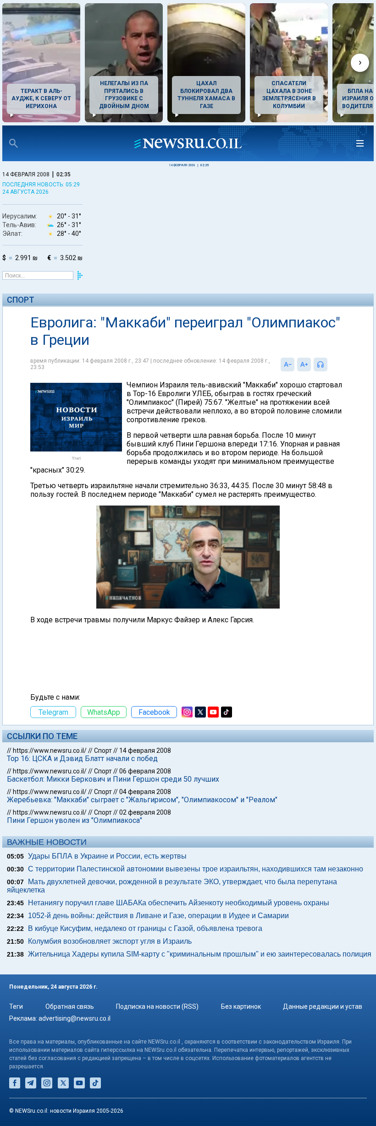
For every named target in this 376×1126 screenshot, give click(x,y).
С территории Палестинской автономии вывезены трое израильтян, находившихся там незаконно (195, 869)
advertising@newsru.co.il (75, 1018)
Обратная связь (69, 1006)
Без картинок (241, 1006)
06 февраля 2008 (145, 771)
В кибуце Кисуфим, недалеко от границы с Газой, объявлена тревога (145, 928)
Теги (16, 1006)
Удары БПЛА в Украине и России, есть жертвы (107, 856)
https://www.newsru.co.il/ (50, 750)
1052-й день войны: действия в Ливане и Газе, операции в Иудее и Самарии (158, 915)
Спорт (20, 300)
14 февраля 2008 (145, 750)
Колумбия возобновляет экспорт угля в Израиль (110, 941)
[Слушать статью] (330, 364)
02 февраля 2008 (145, 812)
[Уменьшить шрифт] (287, 364)
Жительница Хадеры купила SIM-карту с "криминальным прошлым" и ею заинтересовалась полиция (199, 954)
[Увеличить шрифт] (304, 364)
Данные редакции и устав (322, 1006)
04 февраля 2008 (145, 791)
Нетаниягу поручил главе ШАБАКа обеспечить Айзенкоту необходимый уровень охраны (178, 903)
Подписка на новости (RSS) (157, 1006)
